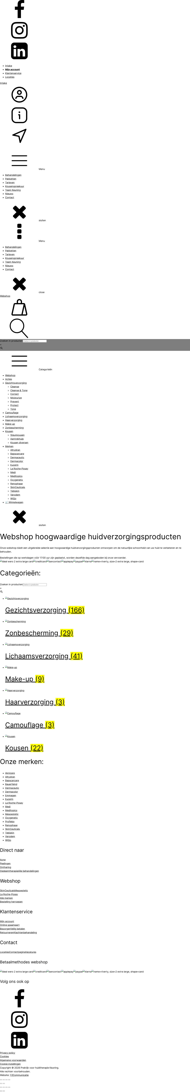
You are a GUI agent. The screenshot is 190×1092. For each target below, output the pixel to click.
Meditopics (16, 476)
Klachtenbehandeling (25, 932)
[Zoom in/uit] (1, 1079)
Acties (8, 379)
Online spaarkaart (10, 925)
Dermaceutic (17, 457)
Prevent (14, 401)
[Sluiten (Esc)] (9, 1079)
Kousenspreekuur (14, 186)
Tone (13, 409)
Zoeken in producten (11, 340)
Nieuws (9, 193)
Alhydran (15, 450)
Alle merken (6, 898)
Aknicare (10, 773)
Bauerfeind (11, 784)
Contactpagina (17, 952)
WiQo (13, 498)
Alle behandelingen (28, 871)
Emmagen (10, 795)
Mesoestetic (11, 814)
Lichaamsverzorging (16, 416)
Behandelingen (13, 175)
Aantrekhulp (17, 438)
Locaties (9, 77)
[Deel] (6, 1079)
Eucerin (14, 465)
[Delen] (4, 1087)
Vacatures (30, 952)
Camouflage (11, 412)
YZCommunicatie (19, 1075)
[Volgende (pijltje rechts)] (4, 1083)
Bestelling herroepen (11, 901)
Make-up (10, 424)
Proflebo (9, 821)
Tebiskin (14, 491)
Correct (14, 394)
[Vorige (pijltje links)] (1, 1083)
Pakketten (10, 178)
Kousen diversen (19, 442)
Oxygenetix (16, 480)
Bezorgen (5, 928)
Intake (8, 65)
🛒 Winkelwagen (14, 502)
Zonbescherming (14, 427)
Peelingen (5, 863)
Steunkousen (17, 435)
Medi (13, 472)
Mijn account (7, 921)
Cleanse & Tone (18, 390)
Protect (14, 405)
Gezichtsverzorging (16, 383)
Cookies (4, 1056)
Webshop (5, 296)
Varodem (15, 494)
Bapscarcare (17, 453)
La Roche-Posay (19, 468)
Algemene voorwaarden (13, 1060)
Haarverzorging (13, 420)
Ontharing (5, 867)
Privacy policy (7, 1052)
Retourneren (7, 932)
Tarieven (10, 182)
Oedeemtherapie (9, 871)
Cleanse (14, 386)
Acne (3, 859)
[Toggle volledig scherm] (4, 1079)
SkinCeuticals (17, 487)
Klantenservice (13, 73)
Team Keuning (13, 190)
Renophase (16, 483)
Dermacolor (16, 461)
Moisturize (16, 397)
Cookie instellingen (10, 1064)
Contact (9, 197)
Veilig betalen (17, 928)
